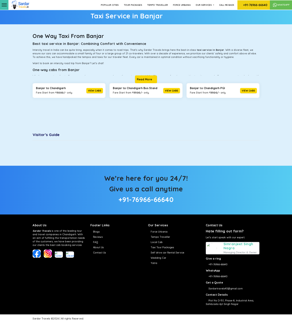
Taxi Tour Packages (162, 247)
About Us (98, 247)
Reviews (97, 236)
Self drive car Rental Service (167, 252)
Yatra (153, 263)
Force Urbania (182, 5)
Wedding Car (158, 257)
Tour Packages (133, 5)
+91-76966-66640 (254, 5)
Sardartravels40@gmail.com (225, 288)
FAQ (95, 242)
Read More (145, 79)
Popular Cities (110, 5)
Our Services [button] (204, 5)
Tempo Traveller (157, 5)
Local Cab (156, 242)
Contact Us (99, 252)
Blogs (96, 231)
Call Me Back (226, 5)
